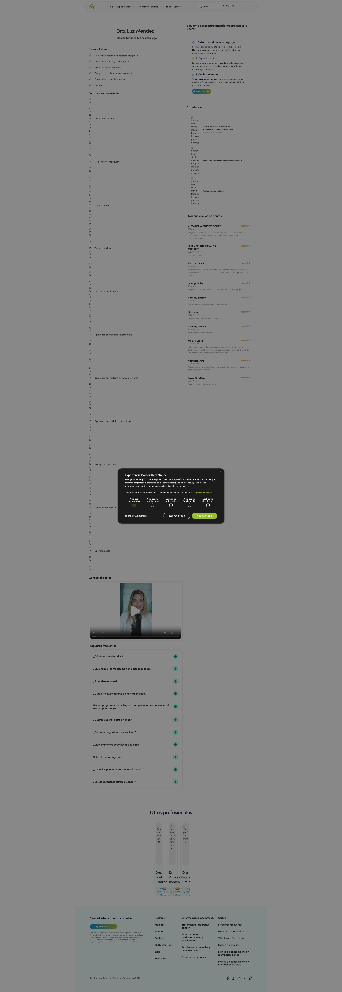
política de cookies (204, 492)
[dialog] (171, 496)
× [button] (220, 472)
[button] (136, 516)
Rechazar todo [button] (176, 516)
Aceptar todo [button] (204, 516)
